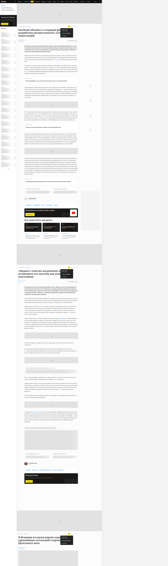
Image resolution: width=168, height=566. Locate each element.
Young (71, 1)
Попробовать (64, 35)
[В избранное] (40, 233)
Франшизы (43, 1)
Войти (95, 1)
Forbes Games (28, 1)
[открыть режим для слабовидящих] (69, 26)
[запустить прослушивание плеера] (72, 26)
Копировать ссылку (73, 40)
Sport (67, 1)
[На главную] (3, 1)
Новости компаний (65, 233)
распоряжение (62, 318)
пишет (55, 381)
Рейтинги (38, 1)
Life (58, 1)
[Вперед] (80, 192)
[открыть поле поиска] (100, 2)
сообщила (56, 59)
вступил (37, 414)
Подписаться (30, 214)
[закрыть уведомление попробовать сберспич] (72, 30)
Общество (46, 233)
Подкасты (49, 1)
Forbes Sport (28, 233)
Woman (62, 1)
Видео (54, 1)
